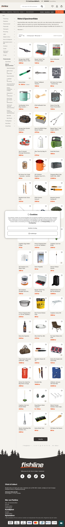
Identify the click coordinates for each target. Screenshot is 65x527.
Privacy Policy (46, 221)
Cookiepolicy (32, 223)
